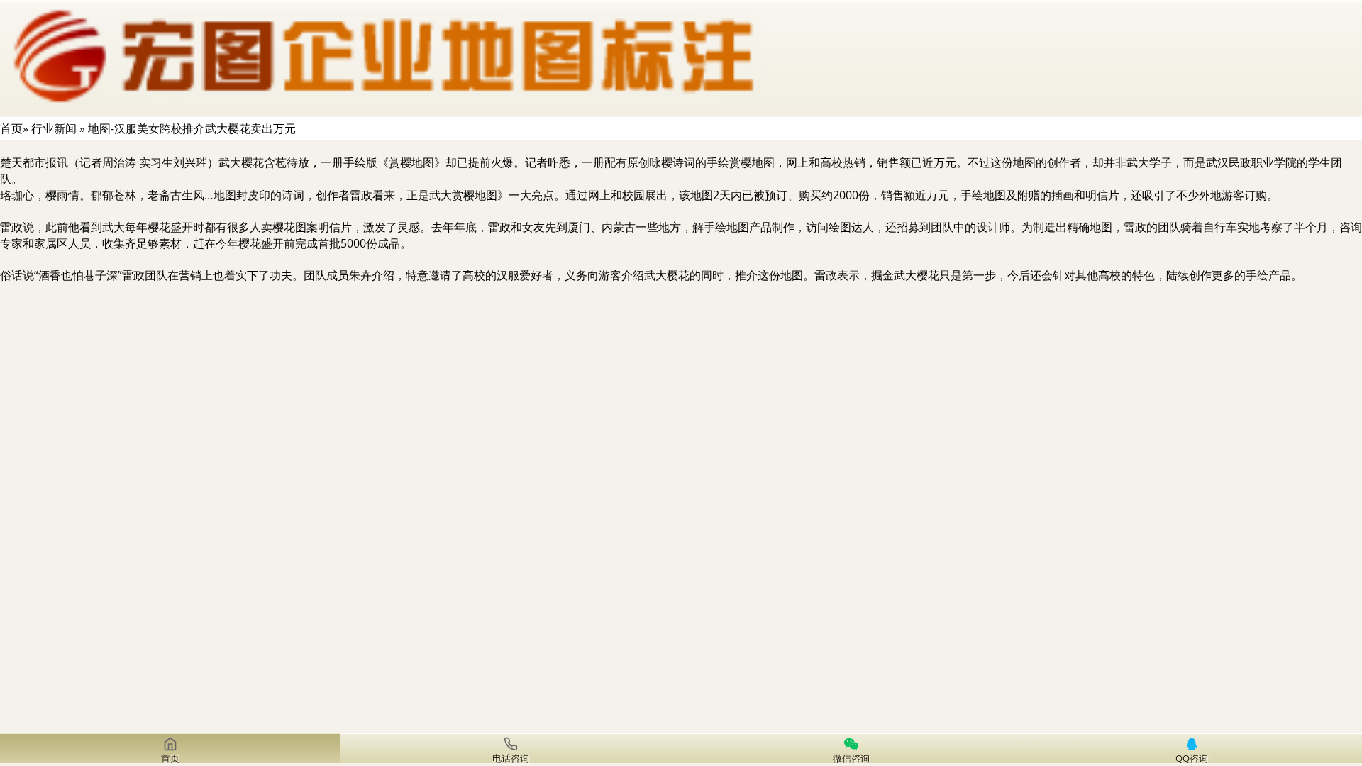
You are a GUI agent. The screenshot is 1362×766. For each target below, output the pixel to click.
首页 (11, 128)
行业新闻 (54, 128)
